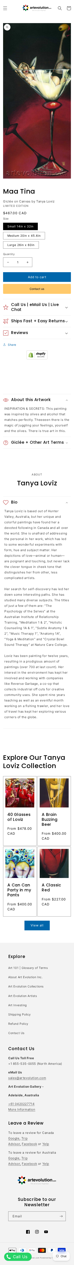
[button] (5, 8)
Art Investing (17, 1005)
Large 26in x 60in (21, 245)
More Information (21, 1109)
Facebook (29, 1144)
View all (37, 925)
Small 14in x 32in (20, 226)
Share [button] (12, 344)
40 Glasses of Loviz (19, 817)
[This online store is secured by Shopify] (37, 358)
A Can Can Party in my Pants (19, 890)
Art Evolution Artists (22, 996)
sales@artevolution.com (27, 1078)
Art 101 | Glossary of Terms (28, 968)
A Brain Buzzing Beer (49, 819)
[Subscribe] (61, 1216)
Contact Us (16, 1033)
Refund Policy (18, 1023)
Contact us (37, 289)
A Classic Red (51, 888)
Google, (14, 1138)
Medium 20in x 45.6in (24, 235)
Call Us (20, 1256)
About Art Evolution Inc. (25, 977)
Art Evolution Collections (26, 986)
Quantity (9, 254)
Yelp (45, 1144)
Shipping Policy (19, 1014)
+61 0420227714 (21, 1104)
